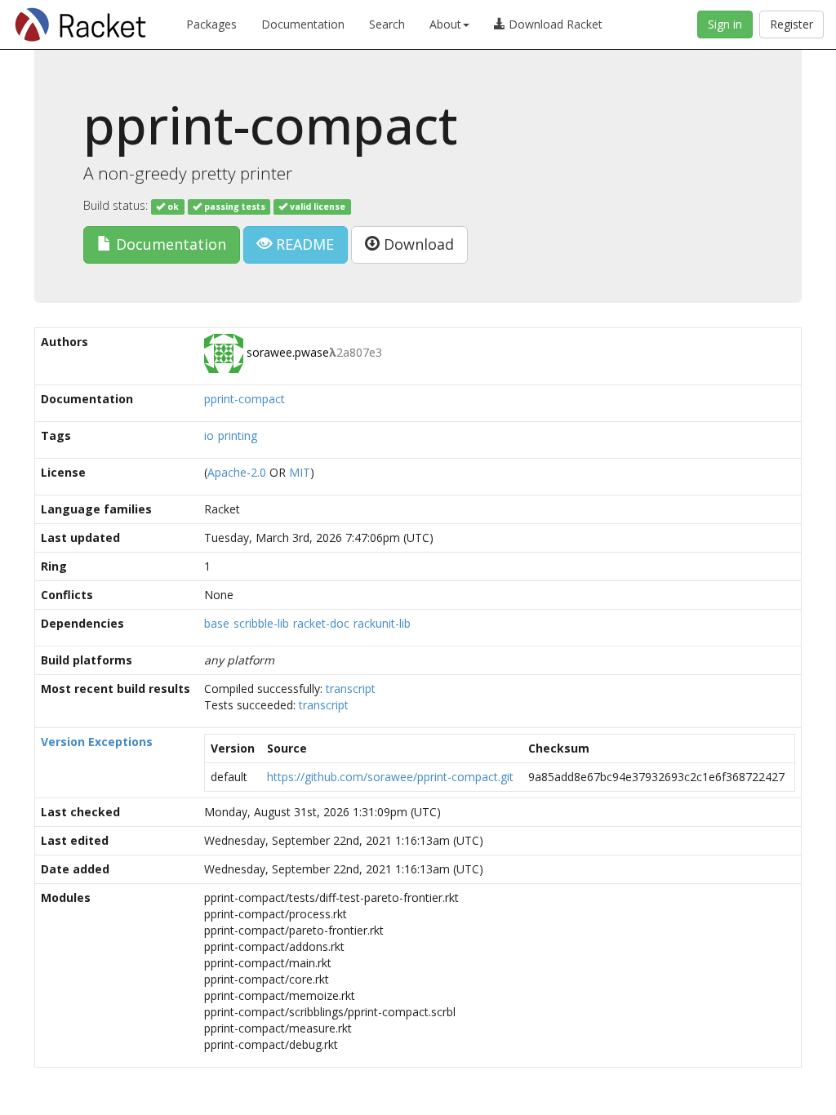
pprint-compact (244, 398)
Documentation (303, 24)
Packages (211, 24)
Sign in (725, 24)
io (209, 435)
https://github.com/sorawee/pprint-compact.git (390, 776)
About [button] (445, 24)
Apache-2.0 (236, 472)
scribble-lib (261, 623)
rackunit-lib (382, 623)
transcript (351, 688)
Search (387, 24)
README (303, 244)
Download (417, 244)
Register (791, 24)
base (216, 623)
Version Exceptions (97, 741)
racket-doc (321, 623)
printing (237, 435)
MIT (299, 472)
